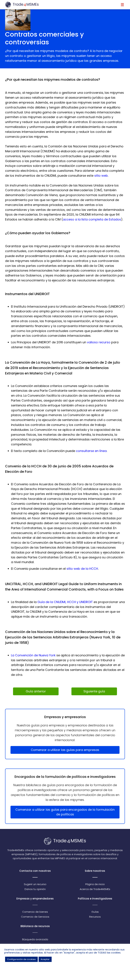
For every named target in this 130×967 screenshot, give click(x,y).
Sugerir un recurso (35, 884)
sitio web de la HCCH (82, 568)
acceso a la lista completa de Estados (92, 219)
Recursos (95, 916)
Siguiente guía (94, 691)
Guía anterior (36, 691)
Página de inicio (95, 884)
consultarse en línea (91, 451)
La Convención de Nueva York (33, 655)
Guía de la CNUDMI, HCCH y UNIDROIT (65, 602)
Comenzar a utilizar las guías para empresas (65, 750)
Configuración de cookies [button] (21, 959)
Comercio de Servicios (35, 916)
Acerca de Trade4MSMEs (95, 889)
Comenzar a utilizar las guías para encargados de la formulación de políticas (65, 812)
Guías (95, 912)
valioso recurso (98, 342)
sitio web (101, 175)
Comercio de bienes (35, 912)
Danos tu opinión (35, 889)
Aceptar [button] (45, 959)
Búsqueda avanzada (35, 939)
